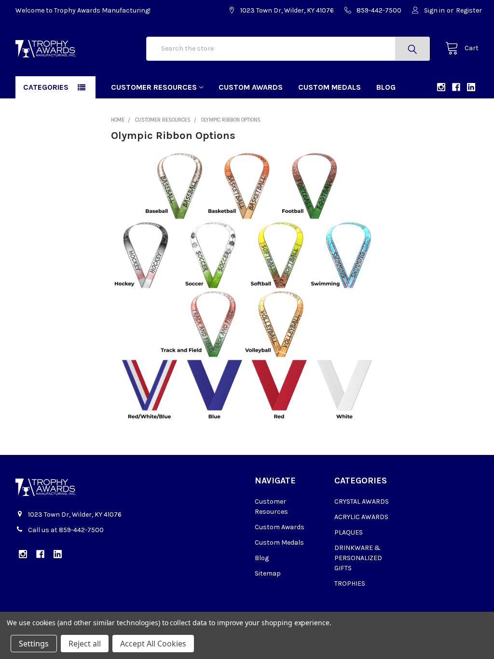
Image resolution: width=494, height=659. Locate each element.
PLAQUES (348, 532)
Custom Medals (329, 87)
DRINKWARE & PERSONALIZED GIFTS (358, 558)
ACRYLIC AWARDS (361, 517)
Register (469, 10)
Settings (34, 643)
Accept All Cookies (153, 643)
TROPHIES (349, 583)
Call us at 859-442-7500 (66, 530)
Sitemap (268, 573)
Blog (386, 87)
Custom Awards (251, 87)
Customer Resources (154, 87)
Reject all (85, 643)
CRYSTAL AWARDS (361, 501)
